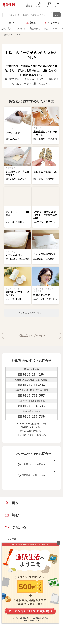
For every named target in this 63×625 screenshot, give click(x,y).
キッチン (55, 28)
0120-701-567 (34, 395)
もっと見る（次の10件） (30, 313)
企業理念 (11, 539)
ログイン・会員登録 (29, 5)
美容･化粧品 (36, 28)
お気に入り (6, 28)
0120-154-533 (34, 406)
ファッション (21, 28)
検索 (56, 15)
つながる (54, 22)
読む (33, 22)
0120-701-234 (34, 385)
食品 (46, 28)
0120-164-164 (34, 374)
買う (12, 22)
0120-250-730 (34, 416)
